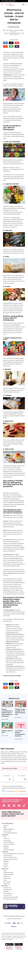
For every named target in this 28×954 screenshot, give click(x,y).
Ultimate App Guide (8, 850)
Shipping (5, 846)
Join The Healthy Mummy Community (13, 853)
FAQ (4, 836)
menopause (7, 74)
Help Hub (5, 848)
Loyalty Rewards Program (10, 833)
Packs (5, 880)
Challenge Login (7, 889)
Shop (4, 870)
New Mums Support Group (10, 859)
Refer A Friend (7, 831)
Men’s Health (6, 882)
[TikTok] (24, 806)
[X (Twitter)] (11, 43)
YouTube (5, 865)
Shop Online (5, 868)
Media (5, 827)
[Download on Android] (19, 944)
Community (5, 851)
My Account (5, 885)
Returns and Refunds (9, 844)
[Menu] (2, 4)
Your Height (6, 775)
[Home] (3, 30)
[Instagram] (9, 806)
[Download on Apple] (9, 944)
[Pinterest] (17, 43)
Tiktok (5, 867)
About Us (5, 825)
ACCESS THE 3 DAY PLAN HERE (12, 675)
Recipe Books (7, 878)
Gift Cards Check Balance (10, 899)
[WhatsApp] (11, 46)
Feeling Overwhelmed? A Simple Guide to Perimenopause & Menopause (7, 713)
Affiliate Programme (8, 829)
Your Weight (21, 775)
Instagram (6, 861)
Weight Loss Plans (8, 872)
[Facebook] (5, 43)
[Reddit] (5, 46)
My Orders (6, 891)
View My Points (7, 895)
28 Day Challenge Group (9, 857)
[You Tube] (19, 806)
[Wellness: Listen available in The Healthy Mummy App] (20, 704)
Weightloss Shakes (8, 874)
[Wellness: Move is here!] (7, 725)
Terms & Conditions (8, 842)
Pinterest (5, 863)
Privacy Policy (7, 840)
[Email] (17, 46)
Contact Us (6, 838)
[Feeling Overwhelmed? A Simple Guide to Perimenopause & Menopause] (7, 704)
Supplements (6, 876)
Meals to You (6, 884)
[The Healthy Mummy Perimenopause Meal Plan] (20, 725)
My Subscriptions (8, 893)
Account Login (7, 887)
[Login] (23, 4)
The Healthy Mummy (7, 823)
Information (5, 834)
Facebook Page (7, 855)
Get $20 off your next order (10, 897)
